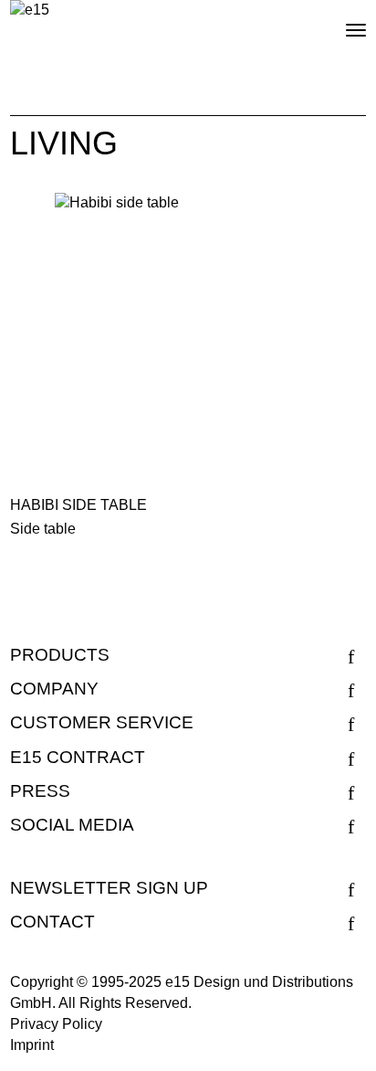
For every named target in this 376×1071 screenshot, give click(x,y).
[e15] (29, 10)
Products (60, 654)
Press (40, 791)
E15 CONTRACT (77, 757)
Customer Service (101, 722)
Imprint (32, 1045)
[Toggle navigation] (340, 23)
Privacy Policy (56, 1024)
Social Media (72, 824)
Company (54, 688)
